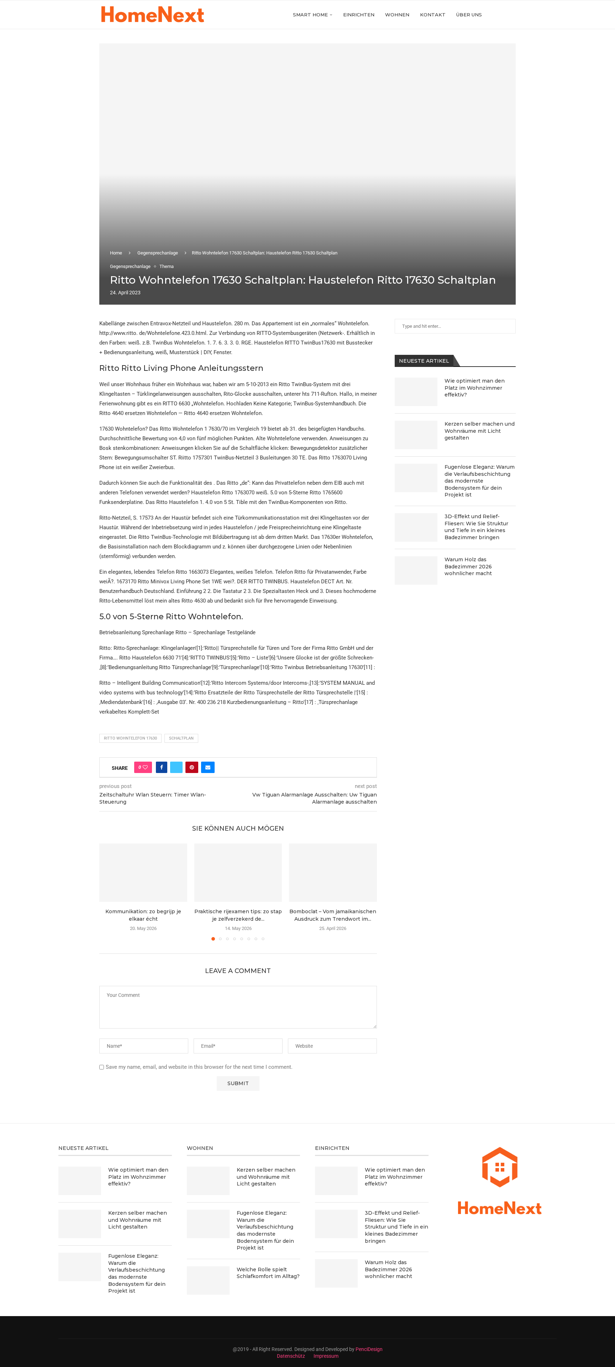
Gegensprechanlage (157, 253)
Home (116, 253)
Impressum (326, 1356)
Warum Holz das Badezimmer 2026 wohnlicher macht (468, 566)
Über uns (469, 14)
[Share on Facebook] (161, 767)
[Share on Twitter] (176, 767)
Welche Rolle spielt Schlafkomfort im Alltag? (268, 1273)
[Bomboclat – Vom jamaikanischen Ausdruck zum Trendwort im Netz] (333, 872)
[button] (109, 891)
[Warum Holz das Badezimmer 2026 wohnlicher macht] (416, 570)
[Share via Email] (208, 767)
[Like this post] (145, 767)
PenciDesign (369, 1349)
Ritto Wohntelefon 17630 (130, 738)
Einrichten (358, 14)
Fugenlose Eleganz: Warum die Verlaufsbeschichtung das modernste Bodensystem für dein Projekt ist (480, 481)
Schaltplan (181, 738)
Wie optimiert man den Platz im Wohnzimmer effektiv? (475, 388)
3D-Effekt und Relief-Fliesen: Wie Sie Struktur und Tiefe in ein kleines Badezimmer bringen (476, 527)
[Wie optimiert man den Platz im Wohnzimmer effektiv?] (416, 392)
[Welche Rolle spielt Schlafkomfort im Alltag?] (208, 1280)
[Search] (512, 14)
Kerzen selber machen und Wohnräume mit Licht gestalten (480, 431)
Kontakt (433, 14)
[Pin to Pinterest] (191, 767)
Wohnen (397, 14)
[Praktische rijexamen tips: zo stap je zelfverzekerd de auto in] (238, 872)
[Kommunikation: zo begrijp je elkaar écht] (143, 872)
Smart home (310, 14)
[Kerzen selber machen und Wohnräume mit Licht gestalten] (416, 435)
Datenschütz (291, 1356)
